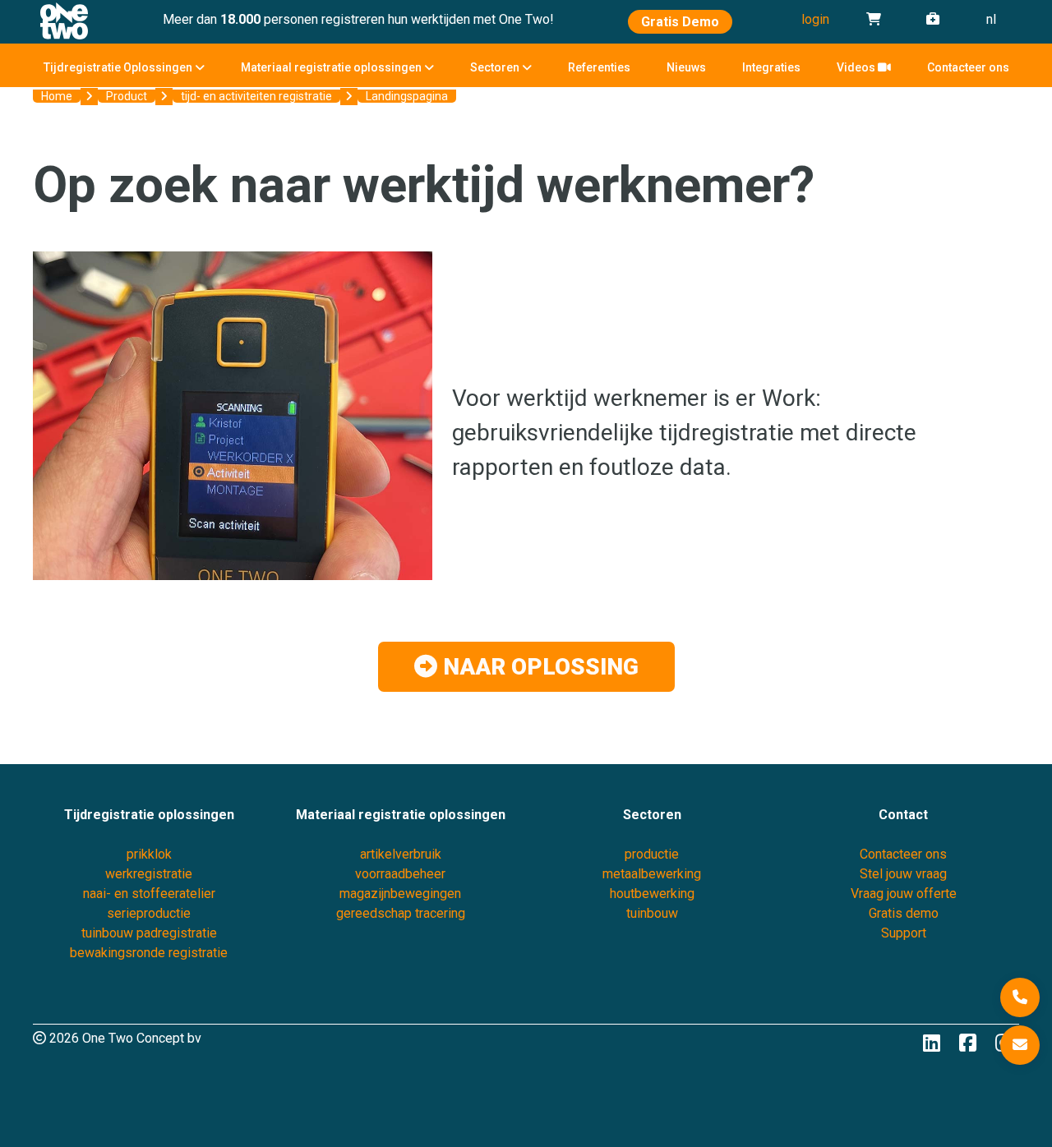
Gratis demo (904, 913)
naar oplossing (538, 666)
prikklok (149, 854)
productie (652, 854)
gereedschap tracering (400, 913)
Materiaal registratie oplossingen (332, 67)
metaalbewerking (651, 874)
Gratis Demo (680, 22)
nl (991, 19)
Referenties (599, 67)
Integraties (771, 67)
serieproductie (149, 913)
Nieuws (686, 67)
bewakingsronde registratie (149, 952)
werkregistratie (148, 874)
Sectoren (496, 67)
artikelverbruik (400, 854)
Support (903, 933)
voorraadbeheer (400, 874)
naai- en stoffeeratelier (149, 893)
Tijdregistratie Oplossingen (119, 67)
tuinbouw (652, 913)
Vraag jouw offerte (904, 893)
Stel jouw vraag (903, 874)
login (815, 19)
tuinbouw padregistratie (149, 933)
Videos (857, 67)
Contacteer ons (968, 67)
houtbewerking (652, 893)
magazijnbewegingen (400, 893)
